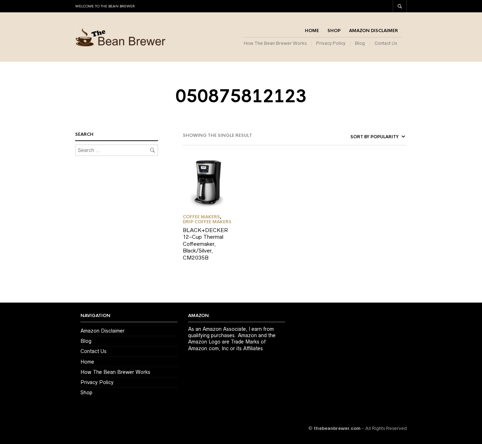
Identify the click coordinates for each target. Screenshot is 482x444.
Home (312, 31)
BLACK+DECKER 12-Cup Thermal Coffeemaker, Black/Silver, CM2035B (205, 244)
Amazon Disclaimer (373, 31)
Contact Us (385, 43)
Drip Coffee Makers (207, 222)
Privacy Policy (330, 43)
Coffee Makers (201, 217)
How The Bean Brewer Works (275, 43)
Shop (334, 31)
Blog (360, 43)
